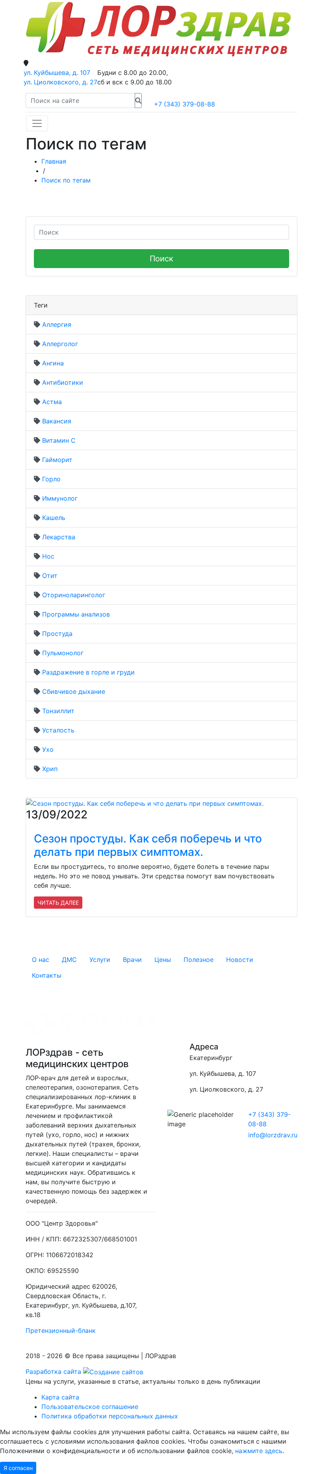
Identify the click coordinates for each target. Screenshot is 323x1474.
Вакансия (56, 421)
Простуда (57, 633)
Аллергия (56, 324)
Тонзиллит (58, 711)
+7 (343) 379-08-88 (184, 104)
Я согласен (18, 1468)
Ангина (53, 363)
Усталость (58, 730)
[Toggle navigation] (37, 123)
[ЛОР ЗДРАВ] (206, 1021)
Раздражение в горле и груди (88, 672)
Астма (52, 402)
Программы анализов (76, 614)
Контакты (46, 975)
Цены (162, 959)
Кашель (53, 518)
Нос (48, 556)
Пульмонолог (63, 653)
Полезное (198, 959)
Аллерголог (60, 344)
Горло (51, 479)
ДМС (69, 959)
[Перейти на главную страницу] (158, 29)
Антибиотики (62, 382)
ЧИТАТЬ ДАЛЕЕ (58, 902)
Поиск (161, 258)
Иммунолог (60, 498)
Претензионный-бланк (61, 1330)
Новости (239, 959)
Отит (50, 576)
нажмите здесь (258, 1451)
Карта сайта (60, 1397)
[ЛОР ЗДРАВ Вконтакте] (177, 1021)
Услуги (99, 959)
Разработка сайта (54, 1371)
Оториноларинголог (73, 595)
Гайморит (57, 460)
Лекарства (58, 537)
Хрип (50, 769)
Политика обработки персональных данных (109, 1416)
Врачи (132, 959)
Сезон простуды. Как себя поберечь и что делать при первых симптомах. (148, 845)
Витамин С (59, 440)
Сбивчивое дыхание (73, 691)
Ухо (48, 749)
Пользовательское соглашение (89, 1407)
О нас (40, 959)
